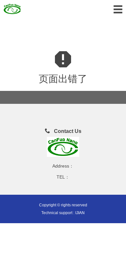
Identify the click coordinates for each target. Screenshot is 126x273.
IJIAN (80, 213)
